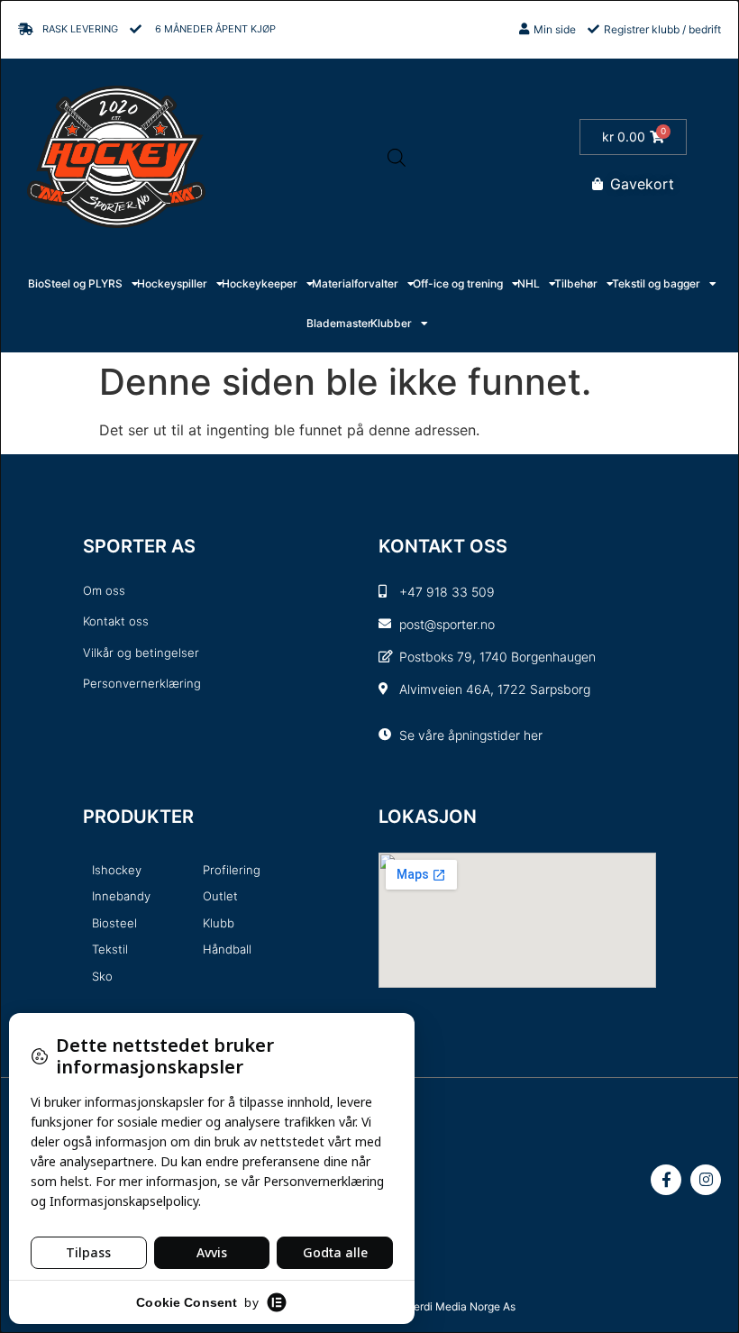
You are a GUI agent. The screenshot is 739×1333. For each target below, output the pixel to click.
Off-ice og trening (458, 283)
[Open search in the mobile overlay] (397, 157)
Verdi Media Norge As (461, 1306)
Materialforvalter (355, 283)
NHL (528, 283)
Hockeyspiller (172, 283)
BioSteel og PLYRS (75, 283)
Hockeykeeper (259, 283)
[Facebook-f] (666, 1179)
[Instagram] (705, 1179)
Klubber (391, 323)
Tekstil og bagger (656, 283)
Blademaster (339, 323)
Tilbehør (576, 283)
